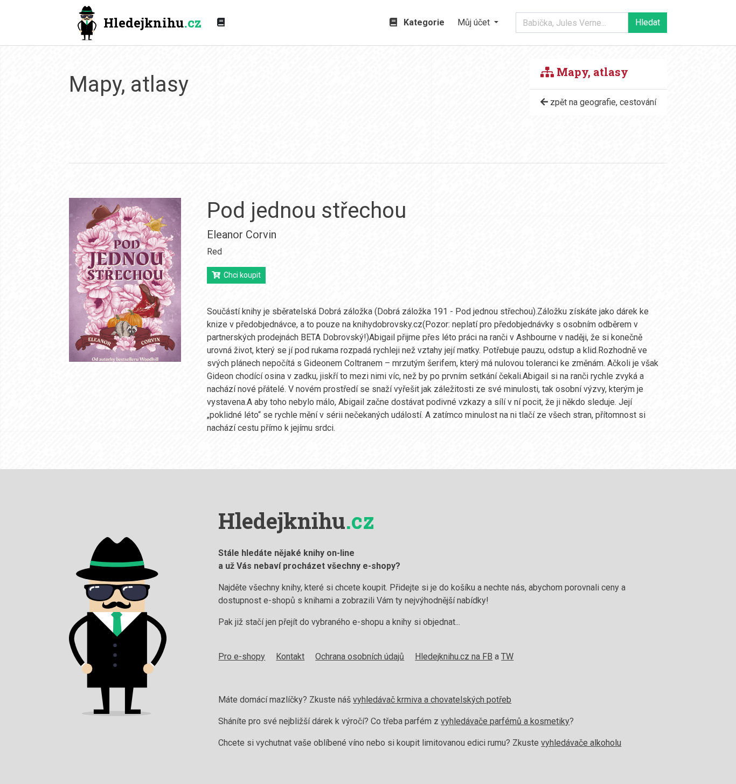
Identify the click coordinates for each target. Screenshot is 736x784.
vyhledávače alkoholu (581, 743)
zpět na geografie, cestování (602, 102)
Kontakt (290, 656)
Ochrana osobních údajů (359, 656)
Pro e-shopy (241, 656)
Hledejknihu (152, 22)
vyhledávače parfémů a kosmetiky (505, 721)
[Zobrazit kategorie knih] (221, 22)
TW (507, 656)
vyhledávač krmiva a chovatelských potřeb (432, 699)
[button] (478, 22)
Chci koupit (240, 275)
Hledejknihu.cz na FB (453, 656)
